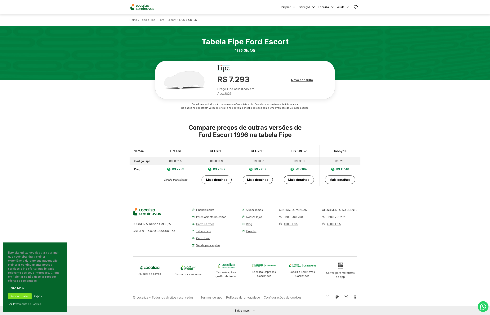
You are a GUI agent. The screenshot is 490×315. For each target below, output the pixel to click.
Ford (161, 19)
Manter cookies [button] (20, 296)
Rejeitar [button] (38, 296)
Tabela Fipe (147, 19)
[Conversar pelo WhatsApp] (483, 306)
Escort (172, 19)
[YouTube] (346, 297)
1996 (182, 19)
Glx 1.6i (193, 19)
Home (133, 19)
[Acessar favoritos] (355, 7)
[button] (288, 224)
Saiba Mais (16, 288)
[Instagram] (327, 297)
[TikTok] (336, 297)
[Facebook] (355, 297)
